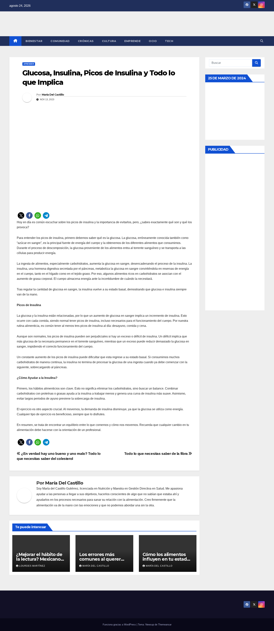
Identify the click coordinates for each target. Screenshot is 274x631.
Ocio (153, 41)
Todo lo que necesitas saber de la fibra (156, 454)
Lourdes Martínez (32, 566)
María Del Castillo (53, 94)
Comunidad (60, 41)
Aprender (28, 64)
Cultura (109, 41)
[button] (261, 41)
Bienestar (34, 41)
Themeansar (164, 624)
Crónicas (86, 41)
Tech (169, 41)
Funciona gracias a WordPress (120, 624)
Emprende (132, 41)
